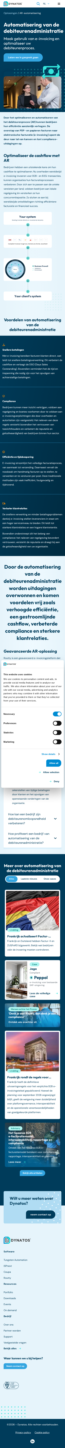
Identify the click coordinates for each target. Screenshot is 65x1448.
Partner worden (12, 1330)
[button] (38, 3)
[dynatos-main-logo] (13, 3)
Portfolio (8, 1292)
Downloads (10, 1298)
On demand (10, 1310)
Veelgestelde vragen (15, 1342)
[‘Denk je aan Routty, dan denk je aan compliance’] (32, 1015)
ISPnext (8, 1266)
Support (8, 1336)
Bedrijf (7, 1316)
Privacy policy (23, 1432)
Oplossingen (10, 13)
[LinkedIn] (32, 1441)
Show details (48, 754)
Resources (10, 1283)
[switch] (57, 723)
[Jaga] (32, 980)
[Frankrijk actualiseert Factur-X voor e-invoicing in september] (32, 923)
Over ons (8, 1324)
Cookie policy (42, 1432)
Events (7, 1304)
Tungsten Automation (15, 1260)
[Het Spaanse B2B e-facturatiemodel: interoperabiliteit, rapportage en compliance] (32, 1145)
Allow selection (51, 772)
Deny (56, 781)
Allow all (53, 763)
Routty (7, 1277)
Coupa (7, 1271)
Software (9, 1251)
